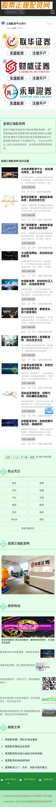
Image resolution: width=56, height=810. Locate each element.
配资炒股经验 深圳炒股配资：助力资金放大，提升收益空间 (20, 699)
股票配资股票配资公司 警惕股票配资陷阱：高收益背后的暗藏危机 (20, 712)
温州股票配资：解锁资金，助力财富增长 (37, 310)
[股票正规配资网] (27, 5)
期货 (42, 519)
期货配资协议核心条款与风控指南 (23, 753)
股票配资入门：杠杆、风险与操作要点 (26, 767)
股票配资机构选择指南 (17, 760)
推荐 (42, 482)
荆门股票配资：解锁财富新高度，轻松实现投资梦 (37, 226)
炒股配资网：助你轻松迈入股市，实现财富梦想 (37, 282)
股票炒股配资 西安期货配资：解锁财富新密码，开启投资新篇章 (28, 641)
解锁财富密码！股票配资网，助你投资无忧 (35, 338)
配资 (42, 504)
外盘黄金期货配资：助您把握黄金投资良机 (37, 366)
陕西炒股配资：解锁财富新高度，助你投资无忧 (37, 198)
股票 (14, 504)
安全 (14, 512)
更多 (49, 23)
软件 (14, 482)
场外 (42, 512)
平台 (14, 497)
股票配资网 (48, 779)
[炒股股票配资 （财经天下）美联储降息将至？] (49, 684)
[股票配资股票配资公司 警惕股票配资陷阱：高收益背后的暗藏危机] (49, 712)
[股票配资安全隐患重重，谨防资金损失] (47, 653)
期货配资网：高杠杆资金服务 (21, 739)
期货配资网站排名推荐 (17, 746)
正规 (42, 497)
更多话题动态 (28, 528)
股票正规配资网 (28, 187)
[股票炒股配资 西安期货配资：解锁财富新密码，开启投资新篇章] (28, 626)
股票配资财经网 (35, 801)
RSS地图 (36, 795)
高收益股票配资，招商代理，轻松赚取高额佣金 (35, 394)
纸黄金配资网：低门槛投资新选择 (17, 665)
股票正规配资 (29, 779)
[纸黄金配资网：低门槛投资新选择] (43, 667)
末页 (32, 457)
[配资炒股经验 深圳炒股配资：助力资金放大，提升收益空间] (49, 699)
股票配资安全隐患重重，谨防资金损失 (20, 651)
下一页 (24, 457)
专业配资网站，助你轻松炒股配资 (37, 254)
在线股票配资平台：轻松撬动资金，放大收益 (37, 170)
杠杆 (14, 490)
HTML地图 (47, 795)
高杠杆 (14, 519)
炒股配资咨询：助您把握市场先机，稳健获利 (37, 422)
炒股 (42, 490)
